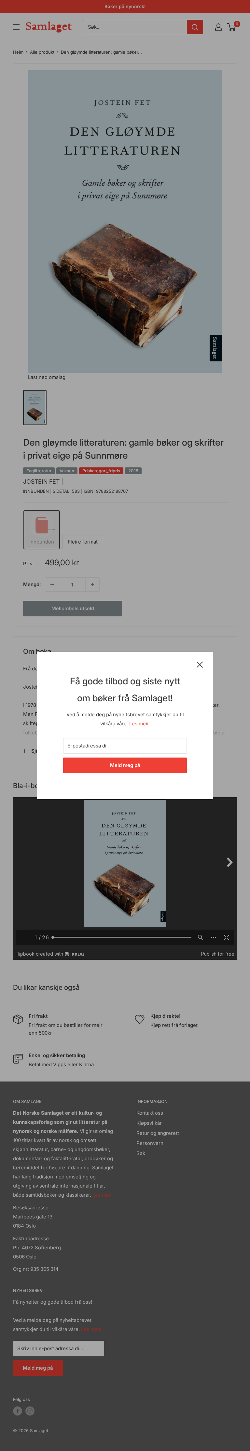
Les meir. (139, 723)
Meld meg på (125, 765)
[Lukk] (200, 664)
